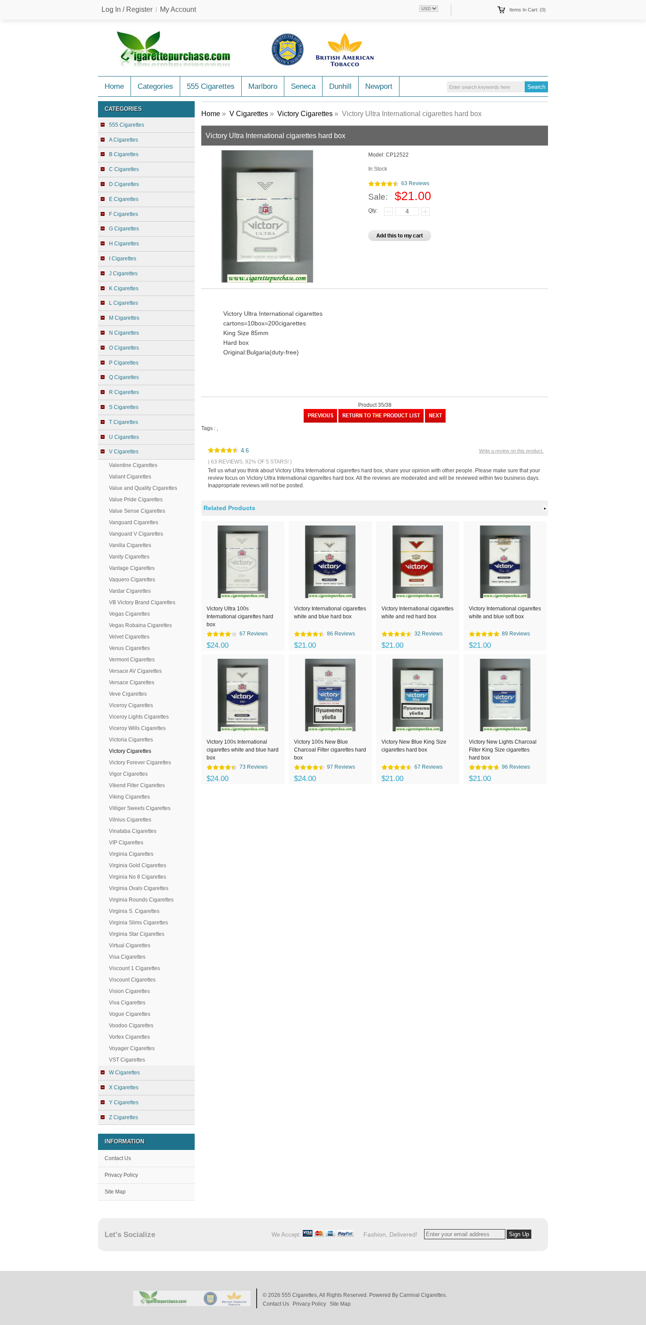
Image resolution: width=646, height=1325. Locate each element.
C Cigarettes (124, 169)
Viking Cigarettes (129, 797)
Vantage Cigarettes (132, 568)
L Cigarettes (123, 303)
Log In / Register (127, 9)
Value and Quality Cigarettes (143, 488)
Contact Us (118, 1158)
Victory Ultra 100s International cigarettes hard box (240, 616)
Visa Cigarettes (127, 957)
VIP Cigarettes (126, 843)
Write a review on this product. (511, 450)
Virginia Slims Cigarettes (138, 923)
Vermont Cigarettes (132, 660)
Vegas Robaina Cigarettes (140, 625)
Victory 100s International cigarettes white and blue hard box (243, 749)
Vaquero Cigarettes (132, 580)
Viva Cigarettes (127, 1003)
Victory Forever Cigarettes (140, 762)
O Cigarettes (124, 348)
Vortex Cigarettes (129, 1037)
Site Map (115, 1192)
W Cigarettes (124, 1072)
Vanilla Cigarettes (130, 545)
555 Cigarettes (211, 86)
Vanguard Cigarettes (133, 522)
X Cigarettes (123, 1087)
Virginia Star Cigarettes (136, 934)
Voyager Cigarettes (132, 1048)
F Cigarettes (123, 214)
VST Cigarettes (127, 1060)
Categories (155, 86)
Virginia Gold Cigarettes (137, 865)
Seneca (303, 86)
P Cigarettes (123, 363)
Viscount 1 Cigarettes (134, 968)
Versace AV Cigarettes (135, 671)
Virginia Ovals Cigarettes (138, 888)
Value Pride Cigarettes (136, 499)
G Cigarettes (124, 229)
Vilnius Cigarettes (130, 820)
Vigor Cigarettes (128, 774)
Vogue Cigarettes (129, 1014)
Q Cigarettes (124, 377)
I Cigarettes (122, 259)
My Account (178, 9)
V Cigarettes (248, 113)
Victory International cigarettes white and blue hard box (330, 613)
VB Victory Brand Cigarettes (142, 602)
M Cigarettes (124, 318)
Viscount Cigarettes (132, 980)
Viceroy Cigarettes (131, 705)
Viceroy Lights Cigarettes (139, 717)
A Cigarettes (123, 140)
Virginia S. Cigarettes (134, 911)
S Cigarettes (123, 407)
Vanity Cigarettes (129, 557)
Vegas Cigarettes (129, 614)
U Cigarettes (124, 437)
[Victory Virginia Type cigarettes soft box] (435, 421)
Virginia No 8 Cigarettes (137, 877)
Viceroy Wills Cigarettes (137, 728)
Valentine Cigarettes (133, 465)
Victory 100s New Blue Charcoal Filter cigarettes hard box (330, 749)
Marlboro (262, 86)
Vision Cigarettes (129, 991)
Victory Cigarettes (305, 113)
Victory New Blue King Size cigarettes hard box (413, 746)
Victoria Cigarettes (131, 740)
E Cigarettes (123, 199)
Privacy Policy (121, 1175)
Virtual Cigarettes (129, 945)
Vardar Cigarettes (130, 591)
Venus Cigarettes (129, 648)
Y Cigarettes (123, 1102)
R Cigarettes (124, 392)
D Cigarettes (124, 184)
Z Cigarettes (123, 1117)
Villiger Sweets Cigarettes (140, 808)
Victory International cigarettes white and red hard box (417, 613)
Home (114, 86)
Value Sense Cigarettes (137, 511)
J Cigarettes (123, 273)
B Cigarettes (123, 154)
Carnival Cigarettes (422, 1295)
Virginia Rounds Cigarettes (141, 900)
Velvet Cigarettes (129, 637)
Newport (378, 86)
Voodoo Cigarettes (131, 1025)
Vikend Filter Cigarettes (137, 785)
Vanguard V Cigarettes (136, 534)
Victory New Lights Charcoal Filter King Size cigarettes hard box (503, 749)
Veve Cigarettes (128, 694)
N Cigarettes (124, 333)
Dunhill (340, 86)
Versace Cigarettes (131, 682)
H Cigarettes (124, 244)
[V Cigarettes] (381, 421)
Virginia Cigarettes (131, 854)
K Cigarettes (123, 288)
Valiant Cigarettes (130, 477)
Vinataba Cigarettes (132, 831)
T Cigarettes (123, 422)
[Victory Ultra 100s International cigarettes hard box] (320, 421)
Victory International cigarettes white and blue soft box (505, 613)
